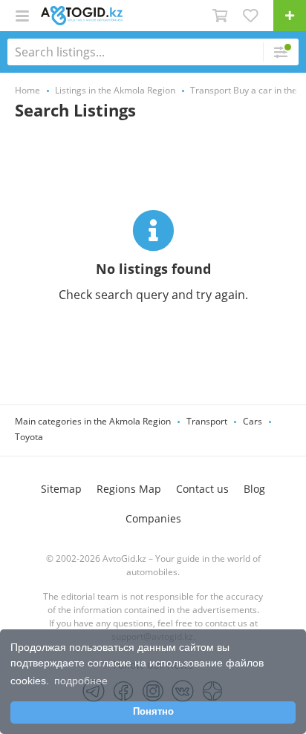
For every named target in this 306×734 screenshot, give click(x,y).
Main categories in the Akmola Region (93, 421)
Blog (254, 489)
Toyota (29, 436)
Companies (153, 518)
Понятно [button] (153, 712)
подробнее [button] (81, 681)
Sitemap (61, 489)
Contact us (202, 489)
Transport (206, 421)
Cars (252, 421)
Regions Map (129, 489)
